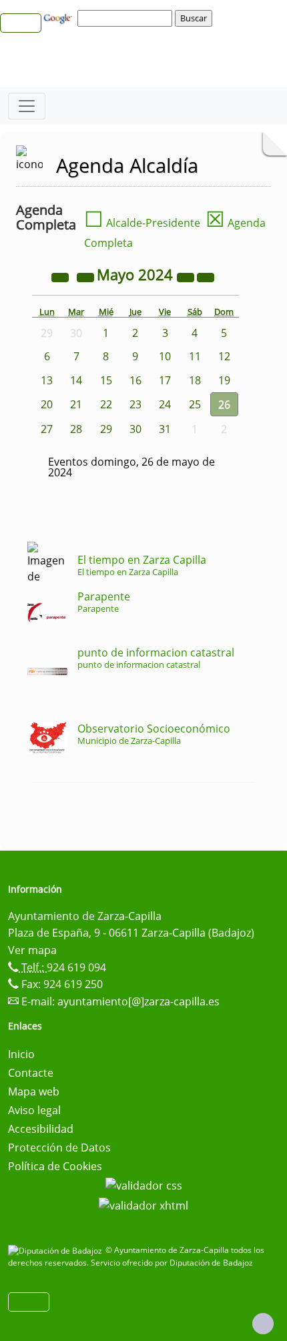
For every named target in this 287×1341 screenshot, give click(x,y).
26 (224, 404)
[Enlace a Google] (59, 17)
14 (76, 380)
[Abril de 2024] (87, 276)
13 (47, 380)
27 (47, 429)
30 (135, 429)
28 (76, 429)
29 (106, 429)
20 (47, 404)
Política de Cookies (55, 1166)
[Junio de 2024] (205, 276)
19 (224, 380)
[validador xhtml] (143, 1204)
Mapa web (33, 1091)
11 (195, 356)
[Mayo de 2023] (61, 276)
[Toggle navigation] (26, 106)
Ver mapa (32, 950)
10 (165, 356)
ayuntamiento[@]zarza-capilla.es (138, 1001)
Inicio (21, 1054)
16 (135, 380)
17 (165, 380)
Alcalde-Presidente (142, 222)
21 (76, 404)
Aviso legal (34, 1110)
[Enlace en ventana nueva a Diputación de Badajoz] (56, 1250)
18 (195, 380)
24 (165, 404)
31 (165, 429)
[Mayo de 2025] (187, 276)
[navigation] (126, 18)
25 (195, 404)
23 (135, 404)
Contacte (30, 1072)
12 (224, 356)
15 (106, 380)
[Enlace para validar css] (143, 1185)
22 (106, 404)
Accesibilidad (40, 1129)
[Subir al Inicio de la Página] (263, 1323)
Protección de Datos (59, 1147)
